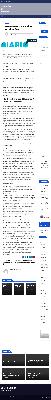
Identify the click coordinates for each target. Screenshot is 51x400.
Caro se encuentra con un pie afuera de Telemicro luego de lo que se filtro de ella (25, 262)
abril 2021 (42, 300)
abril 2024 (42, 290)
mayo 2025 (43, 247)
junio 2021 (42, 296)
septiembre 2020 (44, 313)
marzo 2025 (43, 254)
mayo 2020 (43, 322)
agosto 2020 (43, 316)
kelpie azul (42, 156)
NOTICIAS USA (44, 47)
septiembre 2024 (44, 273)
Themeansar (3, 397)
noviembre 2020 (44, 309)
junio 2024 (42, 283)
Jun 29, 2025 (6, 377)
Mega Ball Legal (44, 185)
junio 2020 (42, 319)
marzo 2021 (43, 303)
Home (43, 397)
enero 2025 (43, 260)
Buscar (42, 22)
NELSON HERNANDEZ (16, 32)
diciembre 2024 (44, 264)
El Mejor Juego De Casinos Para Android (44, 203)
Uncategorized (43, 50)
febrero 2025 (43, 257)
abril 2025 (42, 251)
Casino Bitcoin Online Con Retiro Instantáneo (44, 190)
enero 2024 (43, 293)
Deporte (42, 40)
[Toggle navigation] (24, 16)
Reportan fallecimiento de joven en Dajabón (8, 262)
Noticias (7, 23)
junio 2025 (42, 244)
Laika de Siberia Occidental (45, 335)
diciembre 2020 (44, 306)
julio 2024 (42, 280)
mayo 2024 (43, 287)
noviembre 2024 (44, 267)
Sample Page (47, 397)
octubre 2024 (43, 270)
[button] (46, 16)
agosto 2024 (43, 277)
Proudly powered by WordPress (7, 396)
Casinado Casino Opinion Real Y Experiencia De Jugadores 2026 (12, 375)
